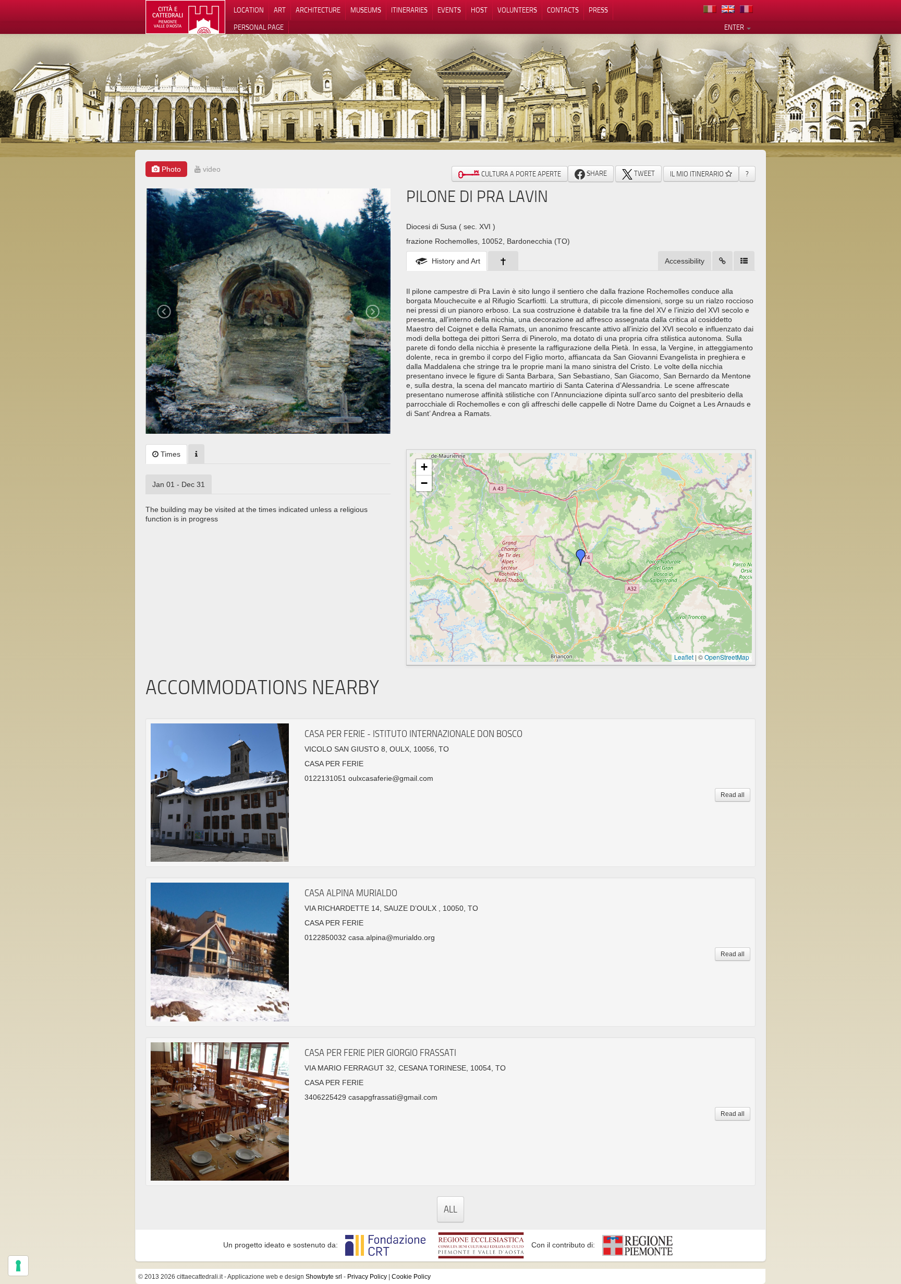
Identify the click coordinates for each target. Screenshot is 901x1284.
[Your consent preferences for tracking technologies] (18, 1266)
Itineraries (409, 10)
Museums (365, 10)
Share (596, 173)
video (211, 169)
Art (280, 10)
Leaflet (683, 656)
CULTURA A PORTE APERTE (520, 174)
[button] (581, 557)
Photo (170, 169)
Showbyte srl (324, 1276)
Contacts (563, 10)
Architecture (318, 10)
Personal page (259, 27)
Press (598, 10)
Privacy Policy (367, 1276)
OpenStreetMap (726, 656)
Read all (733, 795)
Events (449, 10)
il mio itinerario (697, 174)
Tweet (643, 173)
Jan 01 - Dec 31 (178, 484)
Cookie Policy (411, 1276)
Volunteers (517, 10)
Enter (735, 27)
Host (479, 10)
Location (249, 10)
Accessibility (684, 261)
